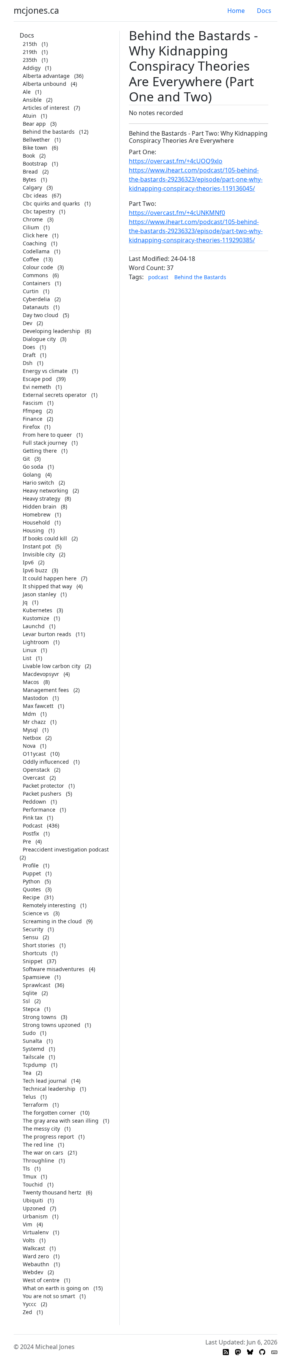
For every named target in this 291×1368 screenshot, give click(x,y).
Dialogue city (39, 339)
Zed (27, 1312)
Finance (32, 418)
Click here (35, 235)
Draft (29, 355)
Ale (27, 91)
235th (30, 59)
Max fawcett (38, 705)
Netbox (32, 737)
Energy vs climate (45, 370)
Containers (36, 283)
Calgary (32, 187)
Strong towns (39, 1016)
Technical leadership (49, 1088)
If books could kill (45, 538)
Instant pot (37, 546)
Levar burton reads (47, 634)
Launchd (34, 626)
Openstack (36, 769)
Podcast (32, 825)
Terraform (35, 1104)
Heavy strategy (41, 498)
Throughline (38, 1160)
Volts (29, 1240)
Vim (27, 1224)
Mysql (30, 729)
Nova (29, 745)
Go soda (33, 466)
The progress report (48, 1136)
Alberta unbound (44, 83)
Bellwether (36, 139)
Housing (33, 530)
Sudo (29, 1032)
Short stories (39, 945)
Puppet (32, 873)
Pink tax (32, 817)
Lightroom (36, 642)
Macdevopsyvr (41, 674)
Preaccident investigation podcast (66, 849)
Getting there (40, 450)
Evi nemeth (37, 386)
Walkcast (34, 1248)
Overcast (34, 777)
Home (236, 10)
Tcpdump (35, 1064)
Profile (31, 865)
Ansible (32, 99)
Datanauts (36, 307)
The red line (38, 1144)
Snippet (32, 961)
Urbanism (35, 1216)
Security (33, 929)
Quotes (32, 889)
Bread (30, 171)
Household (36, 522)
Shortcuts (35, 953)
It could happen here (50, 578)
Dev (27, 323)
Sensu (30, 937)
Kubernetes (37, 610)
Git (26, 458)
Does (29, 347)
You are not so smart (49, 1296)
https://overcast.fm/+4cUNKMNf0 (177, 213)
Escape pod (37, 378)
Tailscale (33, 1056)
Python (31, 881)
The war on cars (43, 1152)
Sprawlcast (36, 985)
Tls (26, 1168)
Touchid (33, 1184)
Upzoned (34, 1208)
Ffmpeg (32, 410)
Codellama (36, 251)
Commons (35, 275)
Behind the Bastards (200, 277)
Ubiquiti (33, 1200)
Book (29, 155)
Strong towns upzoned (51, 1024)
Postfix (31, 833)
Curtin (31, 291)
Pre (27, 841)
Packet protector (43, 785)
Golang (32, 474)
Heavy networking (45, 490)
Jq (25, 602)
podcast (158, 277)
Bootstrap (35, 163)
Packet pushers (42, 793)
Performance (39, 809)
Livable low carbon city (51, 666)
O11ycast (34, 753)
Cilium (31, 227)
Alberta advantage (46, 75)
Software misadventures (53, 969)
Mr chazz (34, 721)
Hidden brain (39, 506)
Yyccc (29, 1304)
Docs (264, 10)
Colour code (38, 267)
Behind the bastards (49, 131)
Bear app (34, 123)
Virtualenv (35, 1232)
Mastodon (35, 697)
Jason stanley (39, 594)
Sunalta (32, 1040)
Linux (29, 650)
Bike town (35, 147)
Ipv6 (28, 562)
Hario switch (38, 482)
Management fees (46, 689)
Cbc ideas (35, 195)
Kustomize (36, 618)
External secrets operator (55, 394)
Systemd (33, 1048)
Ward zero (36, 1256)
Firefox (31, 426)
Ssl (26, 1001)
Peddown (34, 801)
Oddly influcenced (46, 761)
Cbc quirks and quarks (51, 203)
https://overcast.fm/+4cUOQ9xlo (175, 161)
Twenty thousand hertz (52, 1192)
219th (30, 51)
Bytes (29, 179)
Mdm (29, 713)
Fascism (33, 402)
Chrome (33, 219)
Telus (29, 1096)
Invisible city (39, 554)
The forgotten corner (49, 1112)
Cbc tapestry (39, 211)
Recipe (31, 897)
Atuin (29, 115)
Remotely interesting (49, 905)
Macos (31, 682)
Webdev (33, 1272)
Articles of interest (46, 107)
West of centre (41, 1280)
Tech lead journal (45, 1080)
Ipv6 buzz (35, 570)
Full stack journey (45, 442)
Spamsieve (36, 977)
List (27, 658)
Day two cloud (40, 315)
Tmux (29, 1176)
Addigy (32, 67)
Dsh (28, 362)
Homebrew (36, 514)
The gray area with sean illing (61, 1120)
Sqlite (30, 993)
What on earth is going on (56, 1288)
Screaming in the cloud (52, 921)
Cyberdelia (36, 299)
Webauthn (36, 1264)
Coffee (31, 259)
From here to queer (47, 434)
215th (30, 43)
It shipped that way (47, 586)
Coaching (35, 243)
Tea (27, 1072)
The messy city (41, 1128)
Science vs (36, 913)
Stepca (31, 1009)
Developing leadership (51, 331)
